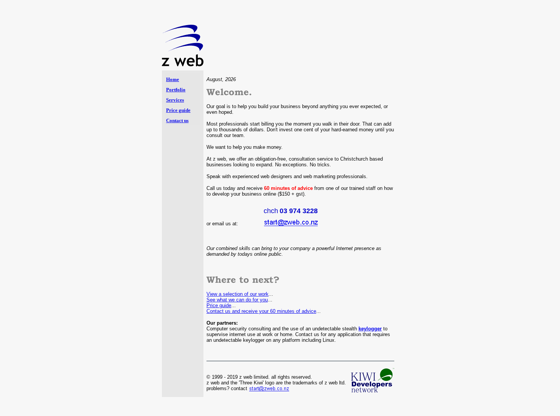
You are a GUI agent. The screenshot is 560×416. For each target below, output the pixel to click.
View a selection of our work (237, 294)
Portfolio (176, 89)
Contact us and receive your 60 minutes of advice (261, 311)
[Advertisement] (295, 352)
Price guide (178, 110)
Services (175, 100)
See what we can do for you (237, 300)
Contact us (177, 120)
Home (172, 79)
